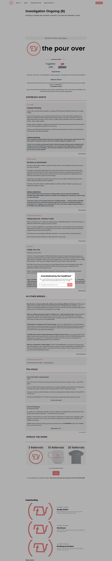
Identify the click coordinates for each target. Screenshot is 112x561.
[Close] (72, 275)
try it (70, 285)
